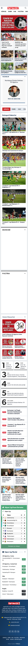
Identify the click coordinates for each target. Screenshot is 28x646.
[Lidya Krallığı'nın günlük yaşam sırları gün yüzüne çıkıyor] (20, 489)
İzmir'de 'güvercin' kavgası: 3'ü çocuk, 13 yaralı (23, 366)
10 (25, 31)
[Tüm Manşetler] (25, 317)
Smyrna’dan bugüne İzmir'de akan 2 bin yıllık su (7, 462)
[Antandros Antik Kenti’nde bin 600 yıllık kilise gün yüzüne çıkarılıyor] (20, 472)
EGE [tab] (19, 109)
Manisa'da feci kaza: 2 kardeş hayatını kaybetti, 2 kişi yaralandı (16, 375)
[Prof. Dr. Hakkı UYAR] (14, 91)
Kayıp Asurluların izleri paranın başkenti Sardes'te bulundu (20, 463)
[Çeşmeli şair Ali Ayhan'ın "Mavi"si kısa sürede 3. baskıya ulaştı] (7, 489)
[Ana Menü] (1, 8)
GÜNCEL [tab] (6, 109)
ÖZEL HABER (10, 400)
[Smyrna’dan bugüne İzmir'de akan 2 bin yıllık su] (7, 454)
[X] (12, 631)
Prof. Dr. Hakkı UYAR (14, 98)
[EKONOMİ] (25, 230)
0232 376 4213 (15, 622)
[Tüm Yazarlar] (25, 76)
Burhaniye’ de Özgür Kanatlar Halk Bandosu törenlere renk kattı (14, 412)
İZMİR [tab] (13, 109)
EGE (15, 11)
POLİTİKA (21, 11)
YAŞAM (12, 639)
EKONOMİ (6, 230)
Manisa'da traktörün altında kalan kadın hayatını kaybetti (15, 394)
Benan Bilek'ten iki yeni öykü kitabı (6, 480)
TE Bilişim (18, 643)
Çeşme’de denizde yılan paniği (16, 385)
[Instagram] (15, 631)
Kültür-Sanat (6, 459)
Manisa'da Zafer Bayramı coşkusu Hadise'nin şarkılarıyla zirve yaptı (15, 432)
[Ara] (25, 8)
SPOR (7, 639)
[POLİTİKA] (25, 273)
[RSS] (18, 631)
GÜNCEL (3, 11)
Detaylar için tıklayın (14, 546)
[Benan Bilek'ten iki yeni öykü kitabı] (7, 472)
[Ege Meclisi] (13, 8)
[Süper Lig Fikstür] (25, 552)
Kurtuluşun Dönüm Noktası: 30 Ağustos (14, 81)
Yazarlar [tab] (5, 76)
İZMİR (10, 11)
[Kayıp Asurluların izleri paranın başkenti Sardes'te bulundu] (20, 454)
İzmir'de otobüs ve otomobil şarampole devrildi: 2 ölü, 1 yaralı (9, 366)
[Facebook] (10, 631)
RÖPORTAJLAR (18, 639)
